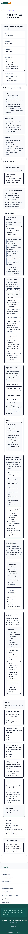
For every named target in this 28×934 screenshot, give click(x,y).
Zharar (6, 2)
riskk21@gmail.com (14, 923)
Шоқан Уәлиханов (7, 902)
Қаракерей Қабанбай (7, 888)
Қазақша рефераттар (8, 10)
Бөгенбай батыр (6, 892)
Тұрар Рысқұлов (6, 899)
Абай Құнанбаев (6, 881)
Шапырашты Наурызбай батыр (10, 895)
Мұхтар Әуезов (6, 885)
